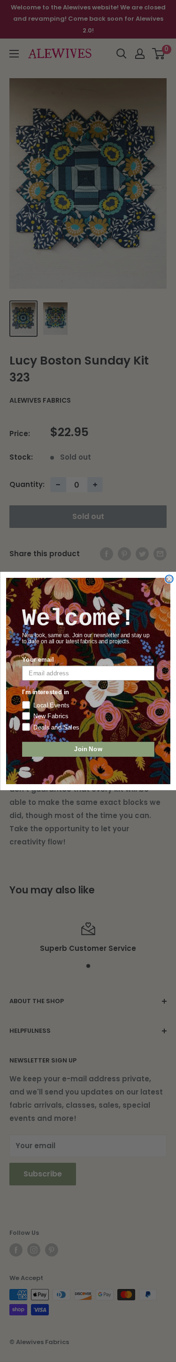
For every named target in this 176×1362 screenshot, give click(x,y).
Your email (38, 660)
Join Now (88, 749)
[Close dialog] (169, 579)
